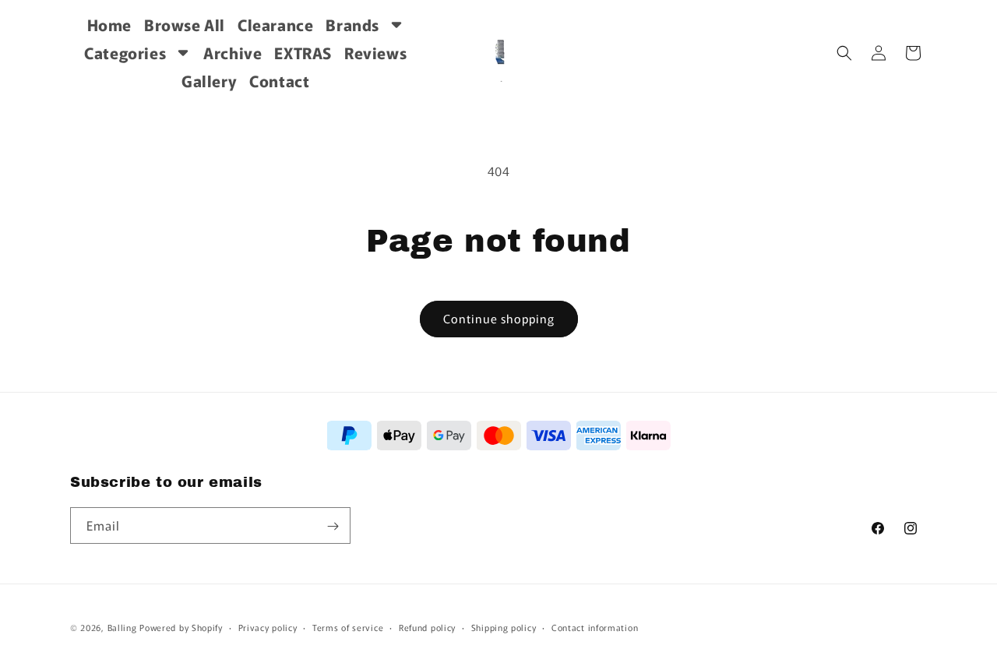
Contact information (594, 627)
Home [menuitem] (109, 24)
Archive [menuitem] (232, 52)
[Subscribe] (332, 526)
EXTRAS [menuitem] (303, 52)
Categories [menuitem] (125, 52)
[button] (844, 53)
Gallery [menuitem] (209, 80)
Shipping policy (504, 627)
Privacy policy (268, 627)
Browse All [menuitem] (184, 24)
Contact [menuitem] (279, 80)
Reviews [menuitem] (375, 52)
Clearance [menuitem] (275, 24)
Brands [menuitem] (352, 24)
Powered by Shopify (181, 627)
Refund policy (427, 627)
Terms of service (347, 627)
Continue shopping (499, 318)
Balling (122, 627)
